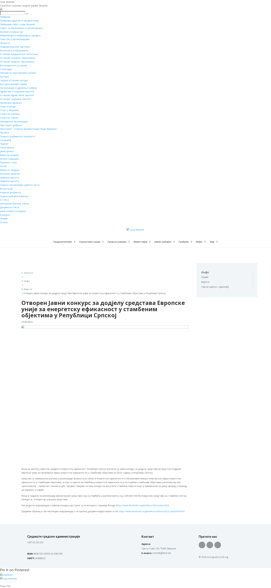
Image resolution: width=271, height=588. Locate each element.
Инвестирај (140, 242)
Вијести (205, 281)
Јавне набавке (162, 242)
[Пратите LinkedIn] (217, 545)
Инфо (199, 242)
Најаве (204, 277)
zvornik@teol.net (161, 553)
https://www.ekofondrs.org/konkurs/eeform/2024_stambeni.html (151, 511)
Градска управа (117, 242)
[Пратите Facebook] (202, 545)
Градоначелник (62, 242)
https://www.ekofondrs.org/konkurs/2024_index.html (142, 505)
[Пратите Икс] (210, 545)
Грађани (184, 242)
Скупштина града (89, 242)
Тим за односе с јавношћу (215, 286)
